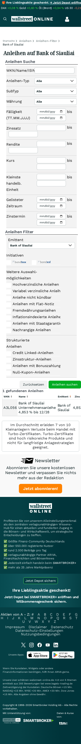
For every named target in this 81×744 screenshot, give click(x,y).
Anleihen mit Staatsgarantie (33, 323)
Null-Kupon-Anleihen (31, 372)
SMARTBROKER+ (64, 563)
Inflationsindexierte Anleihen (33, 317)
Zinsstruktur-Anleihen (32, 359)
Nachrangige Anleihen (32, 330)
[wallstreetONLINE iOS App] (38, 657)
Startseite (9, 40)
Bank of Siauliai (64, 407)
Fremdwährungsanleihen (33, 310)
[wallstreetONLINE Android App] (63, 657)
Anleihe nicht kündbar (32, 297)
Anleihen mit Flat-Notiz (33, 304)
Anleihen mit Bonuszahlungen (33, 366)
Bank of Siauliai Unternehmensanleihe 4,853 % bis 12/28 (37, 407)
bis (69, 112)
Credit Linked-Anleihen (33, 353)
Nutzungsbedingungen (40, 634)
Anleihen (25, 41)
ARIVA (58, 672)
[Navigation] (5, 19)
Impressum (15, 627)
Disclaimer (38, 627)
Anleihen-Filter (46, 41)
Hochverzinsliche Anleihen (33, 284)
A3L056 (10, 407)
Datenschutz (62, 627)
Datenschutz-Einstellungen (39, 630)
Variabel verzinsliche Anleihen (33, 291)
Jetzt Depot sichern (40, 580)
